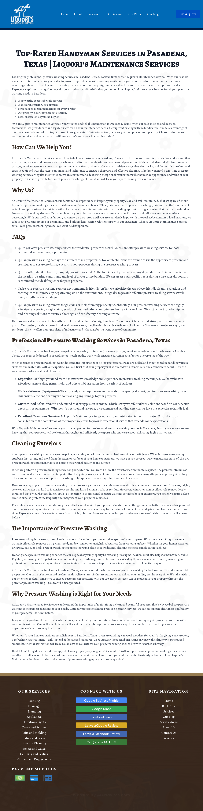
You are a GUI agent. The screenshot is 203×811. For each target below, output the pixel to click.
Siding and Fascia (34, 738)
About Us (169, 727)
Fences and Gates (34, 748)
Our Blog (153, 14)
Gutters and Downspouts (34, 759)
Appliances (34, 716)
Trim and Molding (34, 732)
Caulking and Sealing (34, 754)
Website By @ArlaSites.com (101, 795)
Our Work (134, 14)
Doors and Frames (34, 727)
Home (64, 14)
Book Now (169, 706)
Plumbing (34, 711)
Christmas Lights (34, 722)
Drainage (34, 706)
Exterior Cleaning (34, 743)
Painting (34, 701)
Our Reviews (114, 14)
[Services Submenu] (100, 14)
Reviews (168, 738)
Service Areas (169, 722)
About (78, 14)
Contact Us (168, 732)
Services (93, 14)
